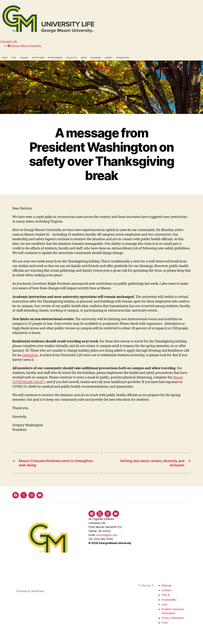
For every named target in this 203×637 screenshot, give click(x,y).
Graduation (122, 58)
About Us (84, 67)
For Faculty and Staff (106, 67)
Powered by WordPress (30, 591)
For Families (148, 67)
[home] (73, 68)
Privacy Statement (172, 617)
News (84, 58)
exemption (30, 355)
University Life (8, 41)
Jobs (164, 604)
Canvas (24, 58)
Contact (166, 590)
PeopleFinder (55, 58)
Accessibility (169, 599)
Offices (177, 67)
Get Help (164, 67)
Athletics (71, 58)
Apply (5, 58)
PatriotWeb (38, 58)
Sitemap (166, 585)
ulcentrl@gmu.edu (107, 535)
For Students (129, 67)
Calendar (95, 58)
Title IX (165, 595)
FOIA (164, 622)
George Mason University (25, 45)
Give (14, 58)
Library (108, 58)
